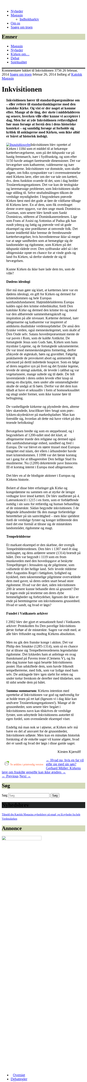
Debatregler (19, 1079)
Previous (10, 776)
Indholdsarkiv (29, 19)
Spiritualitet (19, 62)
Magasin (17, 15)
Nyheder (17, 11)
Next (25, 776)
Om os (15, 23)
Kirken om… (20, 54)
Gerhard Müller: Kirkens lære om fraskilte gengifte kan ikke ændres (41, 770)
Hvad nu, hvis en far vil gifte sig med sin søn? (65, 762)
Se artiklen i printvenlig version (26, 764)
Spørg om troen (22, 27)
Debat (15, 58)
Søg (4, 795)
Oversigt (19, 1075)
